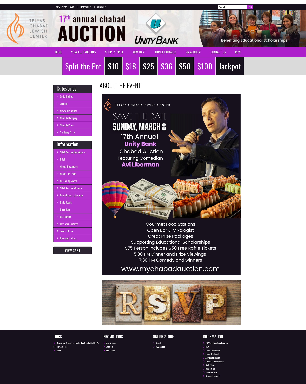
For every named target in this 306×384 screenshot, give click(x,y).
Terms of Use (66, 231)
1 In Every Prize (67, 132)
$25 (148, 66)
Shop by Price (114, 52)
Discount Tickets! (68, 238)
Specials (109, 346)
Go (250, 7)
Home (58, 52)
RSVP (238, 52)
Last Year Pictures (69, 224)
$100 (204, 66)
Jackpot (230, 66)
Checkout (101, 7)
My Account (85, 7)
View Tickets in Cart (65, 7)
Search (158, 343)
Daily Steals (66, 202)
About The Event (68, 174)
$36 (166, 66)
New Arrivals (111, 343)
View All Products (83, 52)
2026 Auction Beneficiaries (73, 152)
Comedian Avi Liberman (71, 195)
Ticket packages (165, 52)
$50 (185, 66)
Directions (65, 210)
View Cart (139, 52)
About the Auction (69, 167)
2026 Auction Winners (71, 188)
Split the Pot (83, 66)
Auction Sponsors (68, 181)
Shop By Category (68, 118)
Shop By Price (66, 125)
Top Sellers (110, 350)
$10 (113, 66)
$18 (130, 66)
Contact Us (218, 52)
